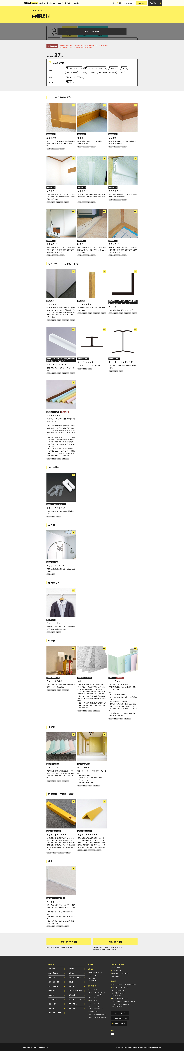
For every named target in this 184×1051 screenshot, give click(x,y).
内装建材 (71, 969)
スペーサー (114, 68)
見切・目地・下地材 (54, 1013)
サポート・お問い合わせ (118, 964)
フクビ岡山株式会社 (117, 993)
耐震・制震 (51, 969)
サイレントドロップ (94, 995)
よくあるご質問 (116, 968)
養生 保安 (71, 973)
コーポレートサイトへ (154, 2)
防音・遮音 (72, 1008)
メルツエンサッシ (93, 1000)
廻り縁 (125, 68)
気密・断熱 (51, 977)
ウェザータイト (93, 1003)
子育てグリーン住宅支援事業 (96, 1014)
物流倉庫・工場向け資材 (108, 72)
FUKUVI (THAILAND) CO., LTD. (119, 1004)
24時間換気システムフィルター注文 (121, 973)
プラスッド (92, 989)
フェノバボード (93, 997)
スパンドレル (52, 999)
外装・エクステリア (75, 977)
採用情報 (76, 3)
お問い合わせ (141, 3)
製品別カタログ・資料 (121, 1018)
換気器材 (51, 995)
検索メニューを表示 (92, 31)
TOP (33, 10)
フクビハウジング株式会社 (119, 987)
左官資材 (71, 982)
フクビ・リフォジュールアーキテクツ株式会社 (124, 984)
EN (120, 3)
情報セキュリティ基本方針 (41, 1047)
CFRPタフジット (93, 978)
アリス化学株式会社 (117, 990)
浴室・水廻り (52, 1004)
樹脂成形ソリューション (95, 972)
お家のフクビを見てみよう (96, 1009)
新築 (81, 77)
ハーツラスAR (92, 975)
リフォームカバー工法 (75, 68)
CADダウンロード (116, 970)
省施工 (70, 82)
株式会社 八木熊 (116, 1007)
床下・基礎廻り (53, 973)
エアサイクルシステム (75, 999)
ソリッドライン (93, 1006)
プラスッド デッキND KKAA (96, 992)
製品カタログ (51, 3)
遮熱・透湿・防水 (53, 982)
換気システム (52, 991)
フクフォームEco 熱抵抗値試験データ (98, 1017)
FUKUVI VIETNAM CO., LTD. (119, 998)
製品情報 (42, 3)
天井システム (73, 1004)
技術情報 (68, 3)
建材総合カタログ (129, 3)
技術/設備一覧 (92, 981)
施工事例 (60, 3)
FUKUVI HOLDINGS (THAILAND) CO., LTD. (122, 1001)
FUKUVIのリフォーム (94, 1011)
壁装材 (84, 72)
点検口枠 (51, 1008)
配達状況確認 (115, 976)
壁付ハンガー (72, 72)
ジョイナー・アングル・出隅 (96, 68)
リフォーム (71, 77)
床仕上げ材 (72, 995)
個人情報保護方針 (27, 1047)
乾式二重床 (72, 986)
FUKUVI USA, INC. (116, 995)
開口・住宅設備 (53, 986)
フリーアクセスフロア (75, 991)
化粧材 (93, 72)
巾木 (122, 72)
